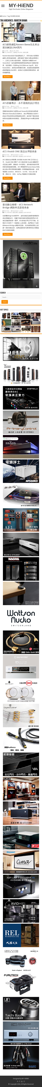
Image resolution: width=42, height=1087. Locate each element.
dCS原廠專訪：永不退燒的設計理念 (21, 103)
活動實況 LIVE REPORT (24, 156)
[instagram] (24, 1081)
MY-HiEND (21, 5)
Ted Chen (6, 106)
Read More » (7, 76)
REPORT (9, 52)
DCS (5, 52)
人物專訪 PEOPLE (17, 52)
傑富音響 (25, 52)
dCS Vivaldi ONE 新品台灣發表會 (20, 151)
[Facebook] (19, 1081)
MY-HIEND (25, 1078)
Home (4, 16)
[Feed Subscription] (41, 21)
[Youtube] (22, 1081)
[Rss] (18, 1081)
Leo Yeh (6, 51)
